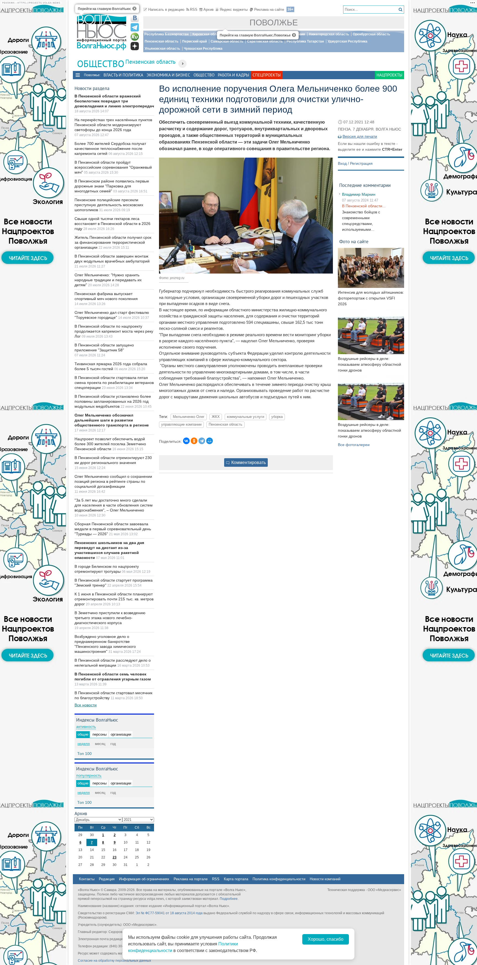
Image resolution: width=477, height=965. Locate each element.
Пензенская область (161, 41)
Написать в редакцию (166, 9)
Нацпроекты (389, 75)
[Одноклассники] (194, 441)
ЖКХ (216, 417)
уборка (277, 417)
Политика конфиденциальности (279, 879)
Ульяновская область (162, 49)
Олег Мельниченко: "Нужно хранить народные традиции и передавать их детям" (108, 280)
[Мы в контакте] (135, 18)
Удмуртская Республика (347, 41)
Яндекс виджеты (234, 9)
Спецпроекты (267, 75)
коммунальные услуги (245, 417)
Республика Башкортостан (166, 34)
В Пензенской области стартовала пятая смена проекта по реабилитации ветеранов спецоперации (114, 382)
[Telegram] (201, 441)
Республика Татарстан (305, 41)
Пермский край (194, 41)
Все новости (86, 705)
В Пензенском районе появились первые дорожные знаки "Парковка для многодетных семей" (112, 186)
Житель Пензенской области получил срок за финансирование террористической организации (113, 242)
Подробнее (229, 899)
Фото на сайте (354, 241)
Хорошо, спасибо (325, 939)
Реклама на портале (191, 879)
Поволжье (274, 22)
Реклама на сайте (269, 9)
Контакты (86, 879)
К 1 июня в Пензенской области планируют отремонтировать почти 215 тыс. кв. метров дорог (114, 599)
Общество (204, 75)
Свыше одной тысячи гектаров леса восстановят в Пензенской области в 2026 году (112, 223)
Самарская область (227, 41)
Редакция (107, 879)
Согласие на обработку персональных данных (114, 961)
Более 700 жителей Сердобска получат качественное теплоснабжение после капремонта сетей (110, 148)
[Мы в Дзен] (135, 46)
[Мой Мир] (209, 441)
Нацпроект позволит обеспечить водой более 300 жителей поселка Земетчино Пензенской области (110, 444)
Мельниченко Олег (189, 417)
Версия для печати (360, 136)
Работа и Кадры (233, 75)
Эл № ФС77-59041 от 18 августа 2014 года (169, 913)
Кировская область (208, 34)
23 (114, 857)
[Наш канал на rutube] (135, 37)
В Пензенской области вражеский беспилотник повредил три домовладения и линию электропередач (114, 101)
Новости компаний (325, 879)
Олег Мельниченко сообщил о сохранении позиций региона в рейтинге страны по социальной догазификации (113, 481)
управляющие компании (181, 424)
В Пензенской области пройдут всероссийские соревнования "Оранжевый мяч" (113, 167)
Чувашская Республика (203, 49)
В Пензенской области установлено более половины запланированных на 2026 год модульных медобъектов (113, 401)
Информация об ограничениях (144, 879)
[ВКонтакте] (186, 441)
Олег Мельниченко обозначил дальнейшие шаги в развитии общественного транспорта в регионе (112, 420)
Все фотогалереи (354, 444)
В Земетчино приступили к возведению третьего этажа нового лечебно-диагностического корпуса (110, 618)
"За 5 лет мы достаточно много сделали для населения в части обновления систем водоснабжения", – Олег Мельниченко (114, 505)
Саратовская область (265, 41)
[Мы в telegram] (135, 27)
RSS (193, 9)
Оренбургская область (371, 34)
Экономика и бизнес (168, 75)
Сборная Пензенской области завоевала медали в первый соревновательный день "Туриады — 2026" (113, 529)
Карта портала (236, 879)
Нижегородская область (329, 34)
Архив (208, 9)
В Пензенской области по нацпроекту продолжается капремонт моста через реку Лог (114, 331)
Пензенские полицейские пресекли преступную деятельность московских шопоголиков (109, 205)
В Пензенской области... (364, 206)
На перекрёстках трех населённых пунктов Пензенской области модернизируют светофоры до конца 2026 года (113, 125)
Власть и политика (123, 75)
